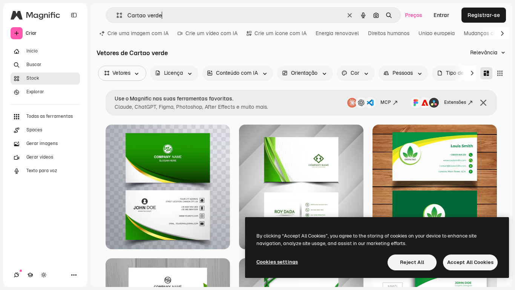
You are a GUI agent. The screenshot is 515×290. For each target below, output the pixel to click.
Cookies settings (277, 262)
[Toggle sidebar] (74, 15)
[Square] (500, 73)
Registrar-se (483, 15)
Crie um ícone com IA (280, 33)
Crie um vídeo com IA (211, 33)
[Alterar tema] (44, 275)
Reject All (412, 262)
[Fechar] (483, 102)
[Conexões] (17, 275)
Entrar (441, 15)
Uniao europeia (436, 33)
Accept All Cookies (470, 262)
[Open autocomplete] (116, 15)
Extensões (455, 102)
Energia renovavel (337, 33)
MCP (385, 102)
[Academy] (30, 275)
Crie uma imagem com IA (138, 33)
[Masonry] (486, 73)
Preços (413, 15)
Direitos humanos (388, 33)
